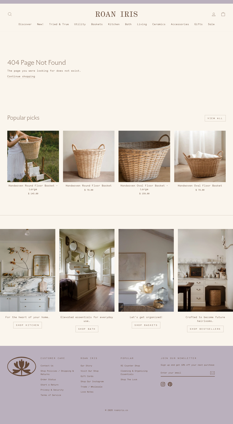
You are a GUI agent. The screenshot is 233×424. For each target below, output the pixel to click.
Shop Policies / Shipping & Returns (57, 372)
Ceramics (158, 24)
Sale (211, 24)
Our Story (86, 365)
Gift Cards (87, 376)
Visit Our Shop (89, 370)
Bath (128, 24)
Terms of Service (51, 395)
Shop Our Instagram (92, 381)
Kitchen (114, 24)
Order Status (48, 379)
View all (215, 118)
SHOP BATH (87, 328)
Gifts (198, 24)
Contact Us (47, 365)
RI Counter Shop (130, 365)
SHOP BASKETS (146, 325)
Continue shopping (21, 76)
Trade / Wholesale (91, 386)
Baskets (97, 24)
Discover (25, 24)
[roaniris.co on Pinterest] (170, 384)
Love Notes (87, 391)
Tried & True (59, 24)
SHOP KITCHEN (27, 325)
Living (142, 24)
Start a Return (49, 384)
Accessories (180, 24)
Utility (80, 24)
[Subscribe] (212, 373)
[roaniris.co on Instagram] (163, 384)
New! (40, 24)
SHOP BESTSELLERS (205, 328)
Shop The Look (129, 379)
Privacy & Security (52, 389)
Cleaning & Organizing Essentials (134, 372)
